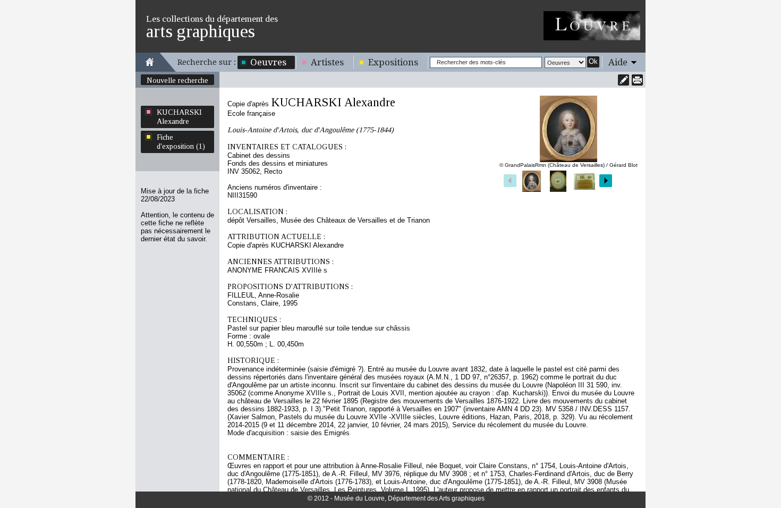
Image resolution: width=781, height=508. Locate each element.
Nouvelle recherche (177, 80)
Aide (617, 62)
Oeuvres (268, 62)
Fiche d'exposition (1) (181, 141)
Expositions (393, 62)
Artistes (327, 62)
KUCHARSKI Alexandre (179, 116)
